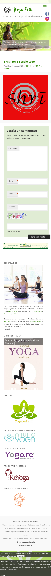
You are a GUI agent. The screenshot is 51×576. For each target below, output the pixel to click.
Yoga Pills (23, 9)
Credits (32, 542)
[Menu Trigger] (45, 5)
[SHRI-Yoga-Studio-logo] (25, 97)
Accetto (21, 556)
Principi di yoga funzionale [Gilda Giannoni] (22, 342)
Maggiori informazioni (8, 556)
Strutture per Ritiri (11, 314)
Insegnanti (38, 311)
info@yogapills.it (35, 321)
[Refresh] (26, 215)
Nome (13, 181)
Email (13, 193)
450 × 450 (28, 66)
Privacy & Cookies (22, 542)
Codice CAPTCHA (13, 231)
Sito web (11, 207)
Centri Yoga (12, 311)
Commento (13, 148)
